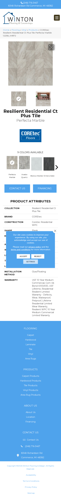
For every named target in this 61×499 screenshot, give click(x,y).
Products (33, 30)
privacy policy (34, 247)
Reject (37, 256)
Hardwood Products (30, 380)
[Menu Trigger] (57, 18)
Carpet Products (30, 376)
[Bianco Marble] (36, 164)
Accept (23, 256)
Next (56, 97)
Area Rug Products (30, 395)
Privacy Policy (31, 487)
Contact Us (17, 188)
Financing (30, 421)
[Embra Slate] (49, 164)
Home (6, 30)
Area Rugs (30, 358)
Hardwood (30, 339)
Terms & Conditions (31, 481)
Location (30, 417)
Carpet (30, 335)
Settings (30, 262)
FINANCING (45, 188)
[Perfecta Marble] (12, 162)
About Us (30, 412)
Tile (30, 349)
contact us (32, 439)
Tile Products (30, 385)
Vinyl (24, 30)
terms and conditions (20, 249)
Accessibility (31, 475)
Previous (4, 97)
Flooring (15, 30)
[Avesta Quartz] (24, 162)
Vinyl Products (30, 390)
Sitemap (31, 493)
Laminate (31, 344)
